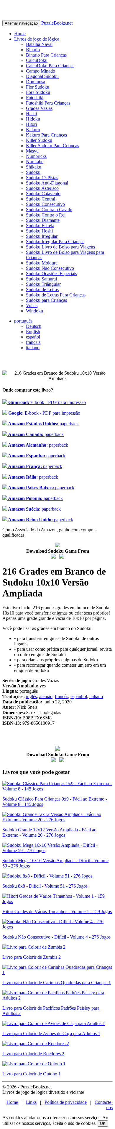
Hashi (31, 113)
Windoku (34, 310)
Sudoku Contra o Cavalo (49, 209)
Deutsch (33, 326)
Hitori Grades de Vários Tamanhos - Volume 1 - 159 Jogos (57, 911)
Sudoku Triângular (43, 284)
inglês (31, 696)
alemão (45, 696)
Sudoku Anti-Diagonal (47, 182)
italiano (33, 347)
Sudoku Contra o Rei (45, 214)
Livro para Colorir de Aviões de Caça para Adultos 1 (51, 1033)
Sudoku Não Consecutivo (50, 268)
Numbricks (36, 156)
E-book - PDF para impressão (46, 402)
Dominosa (35, 81)
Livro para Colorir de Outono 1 (31, 1073)
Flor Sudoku (37, 86)
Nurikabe (34, 161)
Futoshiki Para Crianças (48, 102)
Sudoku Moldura (42, 262)
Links (31, 1102)
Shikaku (33, 166)
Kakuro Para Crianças (46, 134)
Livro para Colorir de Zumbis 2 (31, 957)
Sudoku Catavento (43, 193)
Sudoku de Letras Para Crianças (56, 294)
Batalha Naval (39, 44)
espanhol (78, 696)
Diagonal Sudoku (42, 76)
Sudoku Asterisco (42, 188)
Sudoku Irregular (42, 236)
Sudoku (33, 172)
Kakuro (33, 129)
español (33, 336)
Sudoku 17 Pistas (42, 177)
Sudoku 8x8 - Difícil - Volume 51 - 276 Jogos (45, 886)
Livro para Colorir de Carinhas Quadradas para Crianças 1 (56, 982)
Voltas (31, 305)
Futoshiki (34, 97)
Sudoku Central (40, 198)
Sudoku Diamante (43, 220)
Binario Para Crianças (46, 54)
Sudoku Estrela (40, 225)
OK (103, 1123)
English (33, 331)
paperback (43, 423)
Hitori (31, 124)
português (23, 320)
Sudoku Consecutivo (45, 204)
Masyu (32, 150)
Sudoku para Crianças (46, 300)
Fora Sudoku (38, 92)
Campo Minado (40, 70)
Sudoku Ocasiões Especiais (51, 273)
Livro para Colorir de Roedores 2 (33, 1053)
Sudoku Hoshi (39, 230)
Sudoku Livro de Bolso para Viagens (60, 246)
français (33, 342)
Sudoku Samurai (41, 278)
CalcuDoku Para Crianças (50, 65)
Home (20, 33)
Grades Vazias (39, 108)
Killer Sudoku (39, 140)
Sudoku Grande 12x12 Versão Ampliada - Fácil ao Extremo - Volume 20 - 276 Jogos (49, 832)
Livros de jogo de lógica (36, 38)
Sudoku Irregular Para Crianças (55, 241)
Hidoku (33, 118)
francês (61, 696)
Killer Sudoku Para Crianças (52, 145)
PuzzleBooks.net (57, 22)
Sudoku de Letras (42, 289)
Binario (33, 49)
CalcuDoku (36, 60)
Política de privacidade (66, 1102)
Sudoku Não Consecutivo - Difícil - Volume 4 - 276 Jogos (56, 936)
